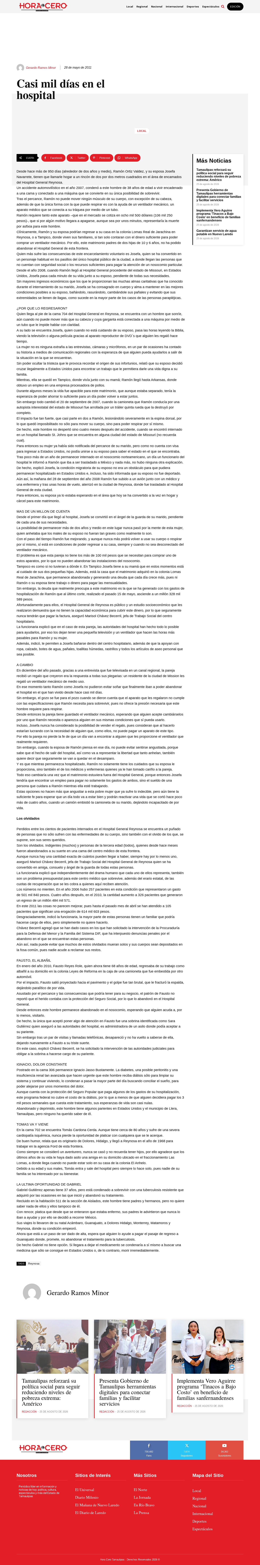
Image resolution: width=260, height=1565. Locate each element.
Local (142, 131)
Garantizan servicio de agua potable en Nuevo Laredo (216, 232)
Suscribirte (224, 1442)
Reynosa (34, 1263)
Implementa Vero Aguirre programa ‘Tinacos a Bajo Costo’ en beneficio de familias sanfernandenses (218, 215)
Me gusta (149, 1442)
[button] (222, 6)
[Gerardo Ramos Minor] (21, 68)
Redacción (29, 1411)
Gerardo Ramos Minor (41, 67)
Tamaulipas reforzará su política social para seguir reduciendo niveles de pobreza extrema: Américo (218, 175)
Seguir (187, 1442)
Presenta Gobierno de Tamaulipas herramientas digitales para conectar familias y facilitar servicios (218, 195)
